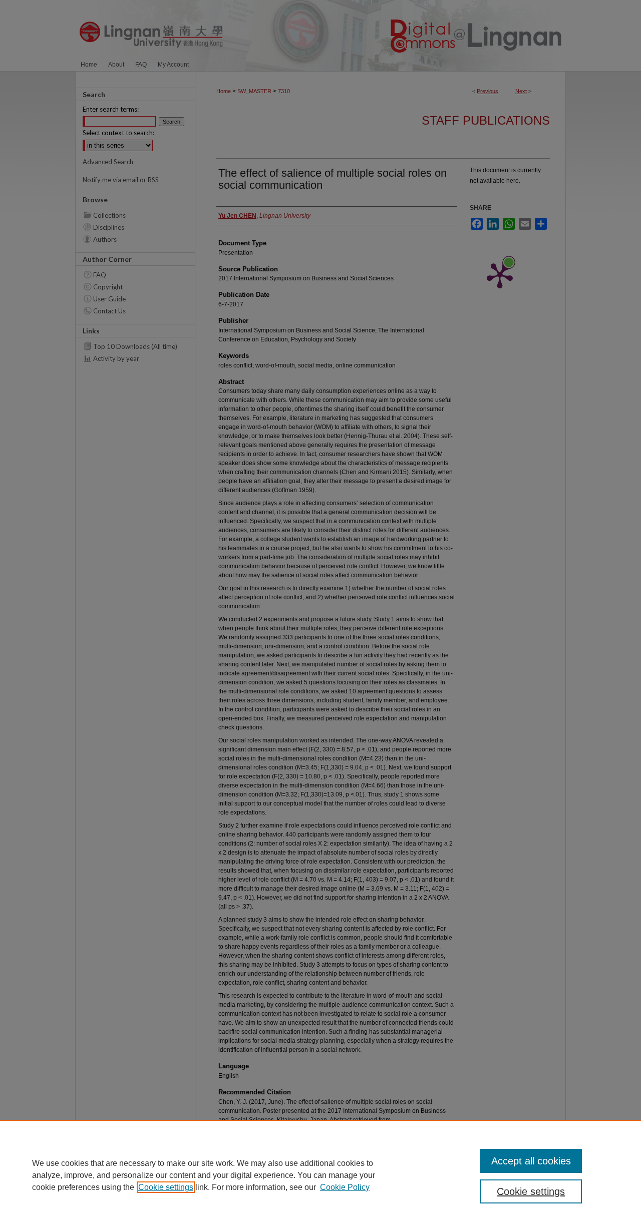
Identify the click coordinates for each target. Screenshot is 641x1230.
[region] (320, 1175)
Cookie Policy (345, 1187)
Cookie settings (165, 1187)
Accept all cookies (531, 1160)
